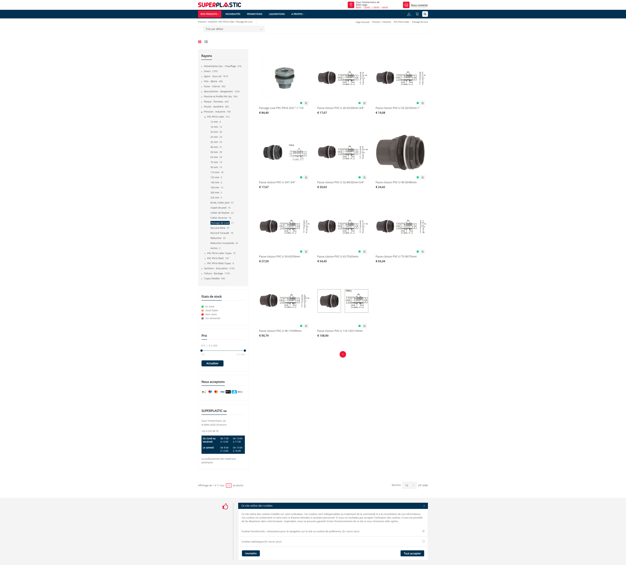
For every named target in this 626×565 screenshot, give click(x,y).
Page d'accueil (362, 22)
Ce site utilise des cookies (257, 505)
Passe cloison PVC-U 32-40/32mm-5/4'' (340, 182)
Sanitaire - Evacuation (216, 268)
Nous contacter (419, 5)
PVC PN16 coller (401, 21)
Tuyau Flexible (212, 278)
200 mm (214, 192)
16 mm (214, 126)
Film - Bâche (210, 81)
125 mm (214, 177)
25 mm (214, 136)
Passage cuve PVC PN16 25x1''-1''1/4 (281, 108)
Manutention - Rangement (218, 91)
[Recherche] (425, 14)
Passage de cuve (220, 222)
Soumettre (251, 553)
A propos (297, 13)
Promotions (254, 13)
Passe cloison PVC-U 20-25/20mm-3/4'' (340, 108)
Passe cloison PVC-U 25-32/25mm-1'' (398, 108)
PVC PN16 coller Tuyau (219, 253)
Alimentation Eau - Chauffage (220, 66)
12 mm (214, 121)
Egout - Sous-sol (212, 76)
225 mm (214, 197)
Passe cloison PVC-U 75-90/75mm (396, 256)
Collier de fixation (220, 212)
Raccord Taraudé (219, 232)
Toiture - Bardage (213, 273)
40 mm (214, 147)
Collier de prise (218, 217)
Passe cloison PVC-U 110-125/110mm (340, 331)
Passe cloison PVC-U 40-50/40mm (396, 182)
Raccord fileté (217, 227)
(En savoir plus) (350, 531)
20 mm (214, 131)
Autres (214, 248)
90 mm (214, 167)
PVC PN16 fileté (215, 258)
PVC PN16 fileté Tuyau (219, 263)
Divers (207, 71)
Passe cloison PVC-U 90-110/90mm (280, 331)
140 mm (214, 182)
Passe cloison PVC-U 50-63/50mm (279, 256)
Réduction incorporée (222, 243)
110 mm (214, 172)
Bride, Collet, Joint (220, 202)
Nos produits (209, 13)
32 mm (214, 141)
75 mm (214, 162)
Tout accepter (412, 553)
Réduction (216, 238)
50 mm (214, 152)
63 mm (214, 157)
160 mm (214, 187)
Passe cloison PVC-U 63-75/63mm (337, 256)
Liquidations (277, 13)
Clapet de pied (218, 207)
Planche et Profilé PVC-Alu (218, 96)
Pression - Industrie (381, 21)
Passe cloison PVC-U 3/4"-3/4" (277, 182)
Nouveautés (232, 13)
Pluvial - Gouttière (214, 106)
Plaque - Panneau (213, 101)
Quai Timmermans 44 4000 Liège (367, 3)
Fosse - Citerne (212, 86)
